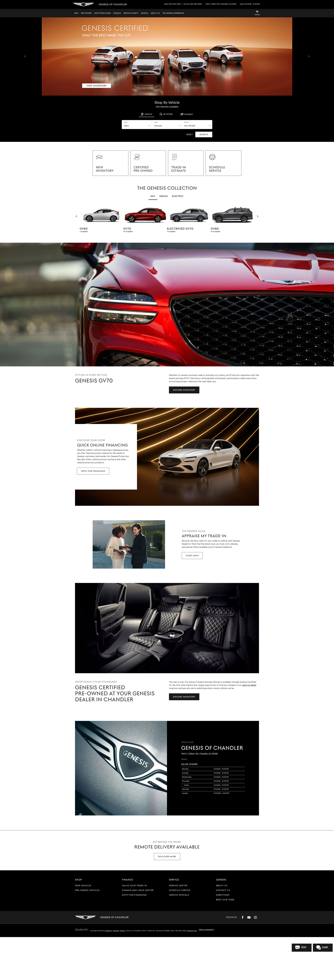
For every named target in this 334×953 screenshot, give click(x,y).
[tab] (146, 114)
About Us (221, 885)
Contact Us (223, 890)
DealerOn (108, 931)
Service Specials (179, 895)
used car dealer (249, 685)
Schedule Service (179, 890)
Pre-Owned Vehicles (87, 890)
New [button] (76, 13)
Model (186, 122)
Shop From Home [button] (102, 13)
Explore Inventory (184, 390)
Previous (76, 216)
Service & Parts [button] (131, 13)
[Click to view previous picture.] (25, 56)
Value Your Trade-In (134, 885)
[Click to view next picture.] (309, 56)
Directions (222, 895)
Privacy (122, 931)
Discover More (167, 856)
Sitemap (116, 931)
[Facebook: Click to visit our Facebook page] (243, 917)
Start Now (192, 555)
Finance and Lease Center (138, 890)
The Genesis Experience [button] (173, 13)
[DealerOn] (81, 929)
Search (203, 134)
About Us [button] (155, 13)
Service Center (178, 885)
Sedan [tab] (163, 196)
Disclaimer (6, 94)
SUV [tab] (153, 196)
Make (156, 122)
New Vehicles (83, 885)
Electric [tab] (177, 196)
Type (125, 122)
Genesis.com (192, 931)
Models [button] (144, 13)
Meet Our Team (225, 899)
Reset (190, 134)
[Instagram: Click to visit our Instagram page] (255, 917)
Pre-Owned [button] (86, 13)
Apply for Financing (93, 471)
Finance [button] (117, 13)
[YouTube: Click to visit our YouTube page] (249, 917)
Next (257, 216)
